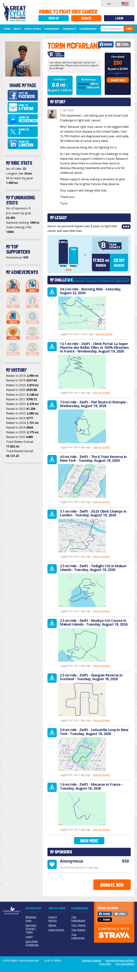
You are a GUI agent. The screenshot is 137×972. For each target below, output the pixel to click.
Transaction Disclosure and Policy (119, 960)
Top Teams (78, 925)
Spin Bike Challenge (32, 943)
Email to (26, 107)
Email (125, 44)
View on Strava (104, 334)
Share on (28, 119)
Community (69, 28)
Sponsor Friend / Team (31, 928)
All (69, 280)
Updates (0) (78, 280)
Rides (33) (91, 280)
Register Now (31, 918)
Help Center (56, 929)
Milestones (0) (106, 280)
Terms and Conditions (124, 964)
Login (119, 18)
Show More (89, 840)
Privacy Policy (105, 964)
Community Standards (91, 960)
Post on (27, 95)
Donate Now (118, 80)
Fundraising (51, 28)
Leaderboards (88, 28)
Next (86, 254)
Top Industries (78, 936)
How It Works (32, 28)
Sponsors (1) (122, 280)
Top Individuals (78, 918)
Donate (86, 18)
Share (108, 44)
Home (7, 28)
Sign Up (53, 18)
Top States (78, 929)
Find (129, 28)
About (17, 28)
